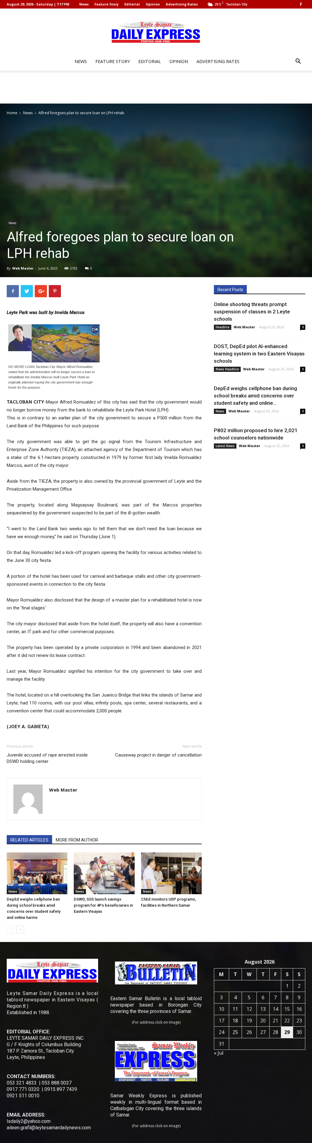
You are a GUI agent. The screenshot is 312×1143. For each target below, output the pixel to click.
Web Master (23, 268)
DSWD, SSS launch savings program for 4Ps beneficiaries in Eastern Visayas (103, 905)
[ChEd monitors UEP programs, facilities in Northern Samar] (171, 873)
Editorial (132, 4)
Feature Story (106, 4)
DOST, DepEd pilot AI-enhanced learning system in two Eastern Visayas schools (259, 353)
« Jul (218, 1053)
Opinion (153, 4)
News (84, 4)
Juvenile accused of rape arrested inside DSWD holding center (47, 758)
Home (12, 112)
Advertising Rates (182, 4)
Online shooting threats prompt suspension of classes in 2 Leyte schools (252, 311)
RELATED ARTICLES (29, 840)
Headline (222, 327)
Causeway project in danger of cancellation (158, 755)
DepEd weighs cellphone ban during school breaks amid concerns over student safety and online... (255, 395)
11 (235, 1009)
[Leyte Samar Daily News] (156, 31)
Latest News (225, 446)
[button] (298, 62)
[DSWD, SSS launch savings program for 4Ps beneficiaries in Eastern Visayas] (104, 873)
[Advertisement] (156, 87)
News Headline (227, 369)
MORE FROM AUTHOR (77, 840)
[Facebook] (300, 4)
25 (235, 1032)
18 (235, 1020)
